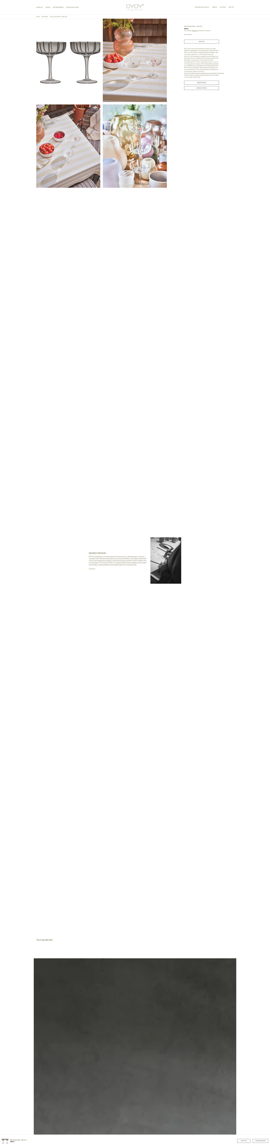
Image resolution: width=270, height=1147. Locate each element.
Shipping (194, 30)
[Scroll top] (267, 1144)
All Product (45, 16)
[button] (202, 7)
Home (38, 16)
